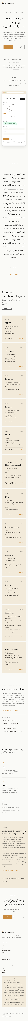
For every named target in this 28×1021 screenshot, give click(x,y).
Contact (4, 954)
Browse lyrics (19, 47)
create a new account (8, 1002)
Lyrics (3, 945)
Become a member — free (8, 965)
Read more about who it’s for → (10, 870)
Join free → (8, 47)
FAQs (3, 968)
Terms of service (6, 959)
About (3, 952)
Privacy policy (5, 957)
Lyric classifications (6, 950)
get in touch (17, 1002)
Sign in (3, 972)
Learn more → (16, 68)
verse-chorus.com (7, 864)
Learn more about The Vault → (10, 710)
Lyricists (4, 948)
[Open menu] (25, 3)
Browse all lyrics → (7, 308)
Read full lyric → (14, 274)
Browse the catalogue (19, 916)
